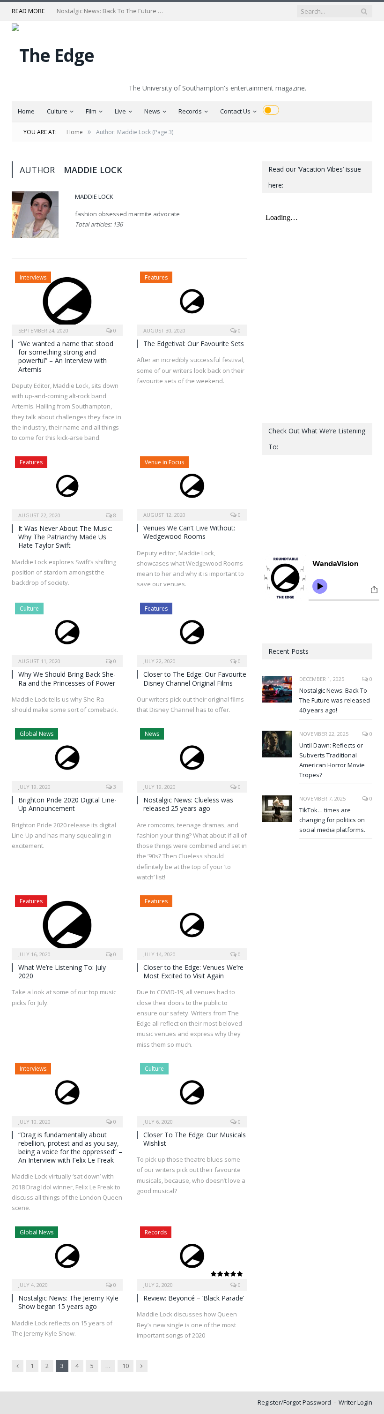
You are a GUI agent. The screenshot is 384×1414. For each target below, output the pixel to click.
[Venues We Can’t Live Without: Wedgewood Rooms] (192, 485)
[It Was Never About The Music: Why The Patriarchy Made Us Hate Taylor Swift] (67, 485)
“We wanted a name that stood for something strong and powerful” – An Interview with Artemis (65, 356)
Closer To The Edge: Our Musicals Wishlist (194, 1139)
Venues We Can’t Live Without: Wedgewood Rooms (189, 532)
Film (91, 111)
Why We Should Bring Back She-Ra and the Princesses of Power (67, 678)
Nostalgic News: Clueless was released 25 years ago (188, 804)
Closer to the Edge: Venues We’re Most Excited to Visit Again (193, 971)
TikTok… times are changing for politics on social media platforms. (332, 820)
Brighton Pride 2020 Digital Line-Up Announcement (67, 804)
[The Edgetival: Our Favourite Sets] (192, 301)
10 (125, 1365)
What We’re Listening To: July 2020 (62, 971)
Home (26, 111)
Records (190, 111)
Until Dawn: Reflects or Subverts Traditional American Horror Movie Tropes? (113, 11)
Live (120, 111)
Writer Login (355, 1402)
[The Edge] (53, 53)
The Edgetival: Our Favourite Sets (193, 343)
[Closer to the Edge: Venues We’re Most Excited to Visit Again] (192, 924)
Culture (57, 111)
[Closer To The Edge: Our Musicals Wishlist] (192, 1092)
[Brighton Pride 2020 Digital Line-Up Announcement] (67, 757)
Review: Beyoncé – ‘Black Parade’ (193, 1297)
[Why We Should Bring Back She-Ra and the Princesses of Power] (67, 632)
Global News (36, 734)
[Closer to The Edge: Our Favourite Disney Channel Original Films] (192, 632)
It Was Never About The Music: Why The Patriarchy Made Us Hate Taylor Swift (65, 537)
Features (156, 277)
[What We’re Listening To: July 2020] (67, 924)
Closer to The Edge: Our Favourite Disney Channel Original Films (194, 678)
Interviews (33, 277)
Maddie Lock (94, 196)
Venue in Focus (164, 462)
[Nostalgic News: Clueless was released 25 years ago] (192, 757)
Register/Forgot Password (294, 1402)
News (152, 111)
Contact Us (235, 111)
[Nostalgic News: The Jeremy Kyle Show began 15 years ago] (67, 1255)
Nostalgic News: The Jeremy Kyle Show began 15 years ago (68, 1302)
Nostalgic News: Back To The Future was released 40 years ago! (334, 700)
